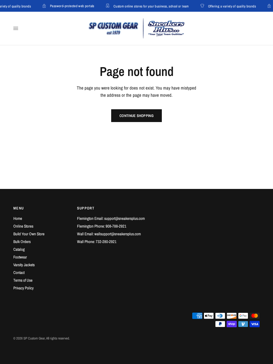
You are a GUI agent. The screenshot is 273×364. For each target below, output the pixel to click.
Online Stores (23, 226)
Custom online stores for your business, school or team (150, 6)
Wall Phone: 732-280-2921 (97, 241)
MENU (18, 208)
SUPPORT (86, 208)
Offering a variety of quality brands (231, 6)
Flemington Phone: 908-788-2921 (101, 226)
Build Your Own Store (29, 234)
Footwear (20, 257)
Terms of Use (23, 280)
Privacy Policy (23, 288)
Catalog (19, 249)
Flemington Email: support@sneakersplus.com (111, 218)
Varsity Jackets (24, 265)
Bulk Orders (22, 241)
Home (17, 218)
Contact (19, 272)
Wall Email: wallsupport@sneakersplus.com (109, 234)
